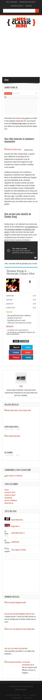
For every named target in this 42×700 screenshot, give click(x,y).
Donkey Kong (20, 118)
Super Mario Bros (17, 519)
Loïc (21, 386)
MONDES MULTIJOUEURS (27, 2)
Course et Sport (9, 495)
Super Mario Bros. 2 (17, 532)
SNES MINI (29, 6)
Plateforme (8, 93)
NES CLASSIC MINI (11, 2)
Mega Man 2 (15, 526)
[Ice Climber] (21, 443)
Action (6, 490)
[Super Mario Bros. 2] (21, 417)
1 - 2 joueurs (24, 341)
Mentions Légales (21, 689)
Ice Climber (8, 452)
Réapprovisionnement (17, 698)
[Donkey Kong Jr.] (21, 105)
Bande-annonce (27, 698)
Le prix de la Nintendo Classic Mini (12, 695)
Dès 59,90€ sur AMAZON (14, 476)
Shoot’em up (8, 503)
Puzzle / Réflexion (10, 500)
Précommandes (32, 695)
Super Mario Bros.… (11, 426)
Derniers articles (12, 596)
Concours (25, 695)
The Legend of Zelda (18, 549)
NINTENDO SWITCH (17, 6)
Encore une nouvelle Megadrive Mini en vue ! (19, 614)
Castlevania (15, 541)
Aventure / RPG (9, 492)
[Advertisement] (21, 53)
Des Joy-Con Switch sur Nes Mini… (16, 648)
